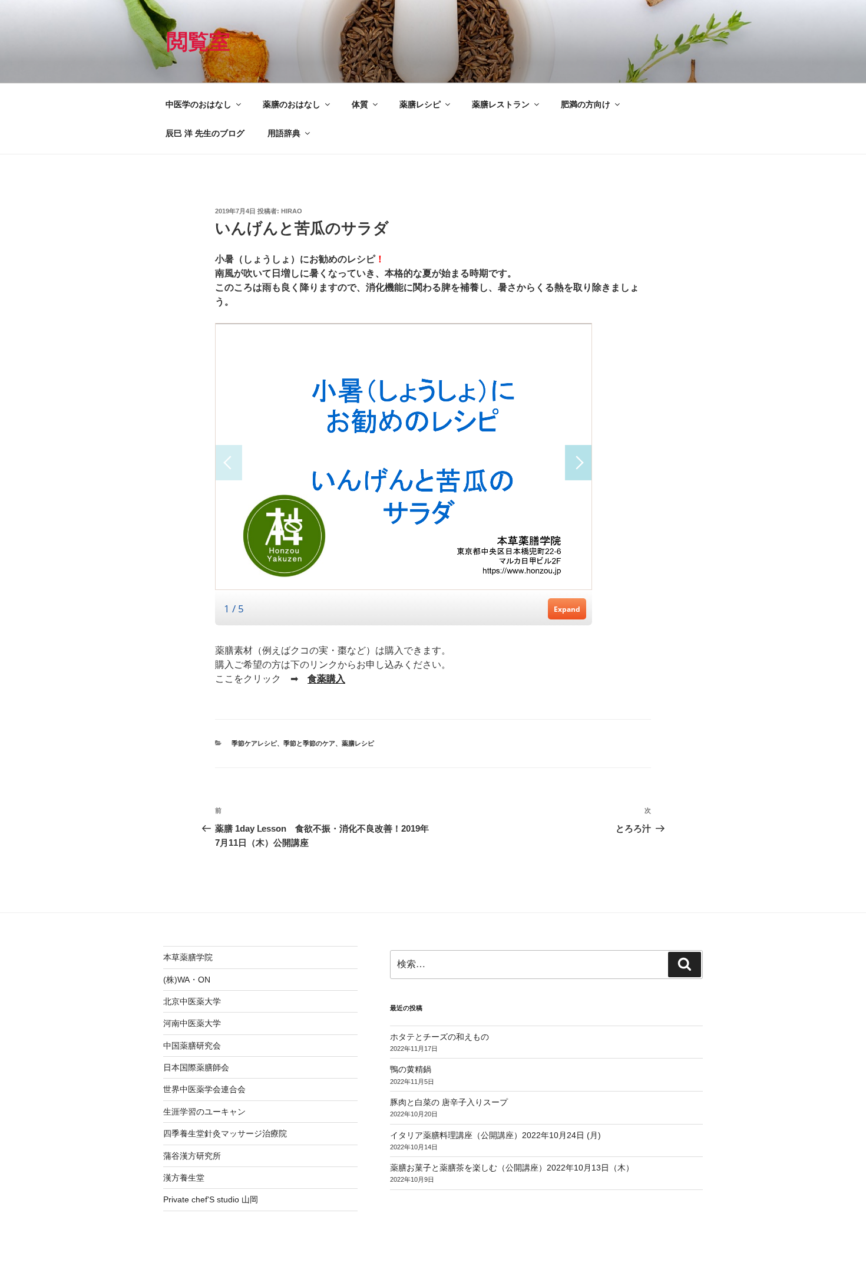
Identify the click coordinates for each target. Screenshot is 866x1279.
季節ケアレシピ (254, 743)
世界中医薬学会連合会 (204, 1089)
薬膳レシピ (420, 104)
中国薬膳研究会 (192, 1045)
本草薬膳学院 (188, 957)
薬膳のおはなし (291, 104)
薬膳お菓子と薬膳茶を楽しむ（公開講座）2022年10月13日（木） (512, 1167)
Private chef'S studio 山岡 (210, 1199)
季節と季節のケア (309, 743)
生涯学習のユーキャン (204, 1111)
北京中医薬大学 (192, 1001)
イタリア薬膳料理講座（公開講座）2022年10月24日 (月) (495, 1135)
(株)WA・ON (186, 979)
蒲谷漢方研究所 (192, 1156)
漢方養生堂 (183, 1177)
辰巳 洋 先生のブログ (205, 133)
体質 (360, 104)
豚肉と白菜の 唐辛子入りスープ (449, 1102)
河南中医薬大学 (192, 1023)
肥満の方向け (585, 104)
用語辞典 (283, 133)
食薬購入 (326, 679)
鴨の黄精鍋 (410, 1069)
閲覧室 (198, 41)
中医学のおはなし (199, 104)
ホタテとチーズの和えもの (439, 1036)
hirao (291, 211)
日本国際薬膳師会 (196, 1067)
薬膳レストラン (501, 104)
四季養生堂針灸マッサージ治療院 (225, 1133)
